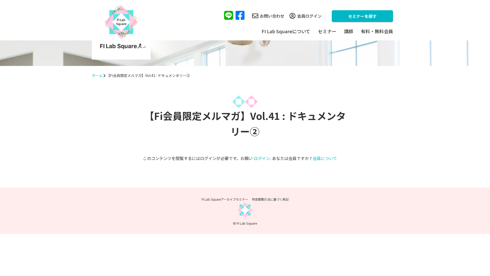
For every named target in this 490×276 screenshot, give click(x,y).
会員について (325, 158)
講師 (348, 31)
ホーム (97, 75)
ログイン (262, 158)
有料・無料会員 (377, 31)
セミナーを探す (362, 16)
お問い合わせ (272, 16)
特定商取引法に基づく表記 (270, 199)
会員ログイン (309, 16)
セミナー (327, 31)
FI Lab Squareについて (286, 31)
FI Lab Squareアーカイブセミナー (225, 199)
